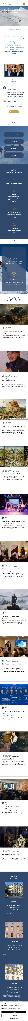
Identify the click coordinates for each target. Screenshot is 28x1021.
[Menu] (24, 3)
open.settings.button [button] (14, 1018)
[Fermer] (26, 1003)
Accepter (14, 1012)
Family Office (14, 259)
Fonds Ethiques (13, 280)
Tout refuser (14, 1015)
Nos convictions (14, 125)
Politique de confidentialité (14, 1008)
